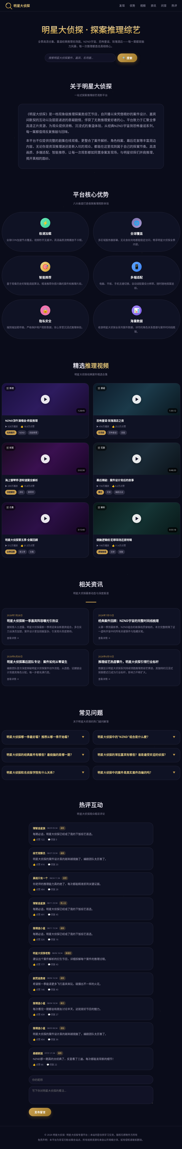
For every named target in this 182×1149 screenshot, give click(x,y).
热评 (174, 5)
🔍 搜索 (127, 58)
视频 (143, 5)
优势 (132, 5)
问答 (164, 5)
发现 (122, 5)
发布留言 (40, 1112)
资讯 (153, 5)
